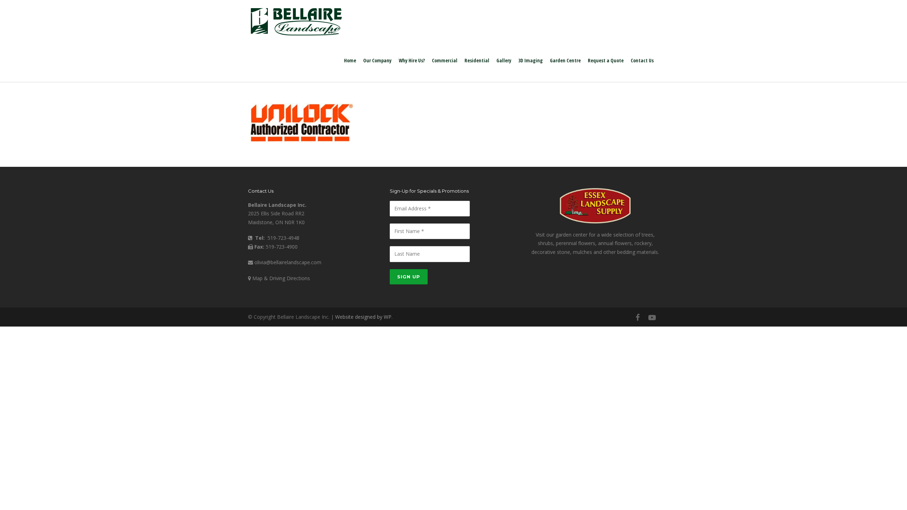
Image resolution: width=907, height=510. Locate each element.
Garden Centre (565, 60)
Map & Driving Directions (281, 278)
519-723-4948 (283, 237)
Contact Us (642, 60)
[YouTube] (652, 317)
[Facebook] (638, 317)
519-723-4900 (282, 246)
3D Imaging (530, 60)
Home (350, 60)
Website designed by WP (363, 316)
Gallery (503, 60)
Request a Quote (606, 60)
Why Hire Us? (412, 60)
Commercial (444, 60)
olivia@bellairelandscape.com (287, 262)
